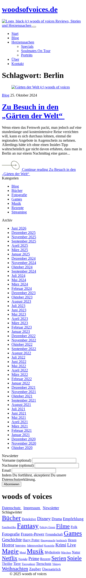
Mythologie (52, 552)
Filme (63, 526)
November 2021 (23, 392)
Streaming (19, 212)
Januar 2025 (20, 254)
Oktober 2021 (21, 396)
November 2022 (23, 340)
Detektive (29, 519)
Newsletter (51, 508)
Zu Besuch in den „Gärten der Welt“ (33, 111)
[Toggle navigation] (34, 26)
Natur (76, 552)
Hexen (72, 540)
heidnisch (61, 540)
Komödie (49, 545)
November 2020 (23, 443)
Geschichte (12, 539)
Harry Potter (31, 540)
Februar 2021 (21, 430)
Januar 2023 (20, 332)
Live (71, 544)
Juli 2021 (18, 409)
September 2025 (23, 241)
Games (16, 199)
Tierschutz (43, 564)
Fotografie (19, 195)
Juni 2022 (18, 362)
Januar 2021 (20, 435)
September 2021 (23, 400)
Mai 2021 (18, 418)
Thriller (7, 564)
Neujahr (22, 559)
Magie (10, 551)
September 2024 (23, 271)
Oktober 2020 (21, 448)
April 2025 (19, 245)
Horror (8, 544)
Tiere (17, 564)
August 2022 (21, 353)
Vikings (56, 564)
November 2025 (23, 237)
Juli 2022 (18, 357)
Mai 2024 (18, 280)
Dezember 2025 (23, 233)
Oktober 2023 (21, 297)
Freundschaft (54, 534)
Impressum (32, 508)
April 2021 (19, 422)
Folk (74, 527)
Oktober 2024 (21, 267)
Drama (57, 519)
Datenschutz (12, 508)
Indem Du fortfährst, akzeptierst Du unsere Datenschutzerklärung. (34, 477)
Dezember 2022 (23, 336)
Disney (44, 518)
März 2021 (19, 426)
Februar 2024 (21, 288)
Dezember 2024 (23, 258)
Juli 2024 (18, 276)
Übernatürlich (51, 569)
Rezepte (17, 208)
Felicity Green (47, 527)
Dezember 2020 (23, 439)
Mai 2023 (18, 314)
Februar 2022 (21, 379)
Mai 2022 (18, 366)
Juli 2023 (18, 306)
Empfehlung (73, 519)
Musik (16, 203)
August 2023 (21, 301)
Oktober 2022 (21, 344)
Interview (20, 545)
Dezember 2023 (23, 293)
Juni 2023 (18, 310)
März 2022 (19, 375)
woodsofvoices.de (30, 9)
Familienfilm (9, 527)
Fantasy (28, 525)
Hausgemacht (48, 540)
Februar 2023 (21, 327)
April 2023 (19, 319)
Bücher (16, 191)
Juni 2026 (18, 228)
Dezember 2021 (23, 387)
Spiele (74, 558)
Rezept (45, 559)
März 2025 (19, 250)
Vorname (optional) (16, 460)
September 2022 (23, 349)
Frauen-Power (32, 534)
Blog (5, 95)
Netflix (9, 558)
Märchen (66, 552)
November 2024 (23, 263)
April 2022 (19, 370)
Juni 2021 (18, 413)
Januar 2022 (20, 383)
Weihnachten (15, 569)
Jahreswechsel (35, 545)
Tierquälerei (28, 564)
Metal (23, 552)
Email (6, 470)
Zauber (35, 569)
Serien (58, 558)
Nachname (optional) (18, 465)
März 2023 (19, 323)
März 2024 (19, 284)
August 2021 (21, 405)
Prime (33, 558)
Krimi (60, 544)
